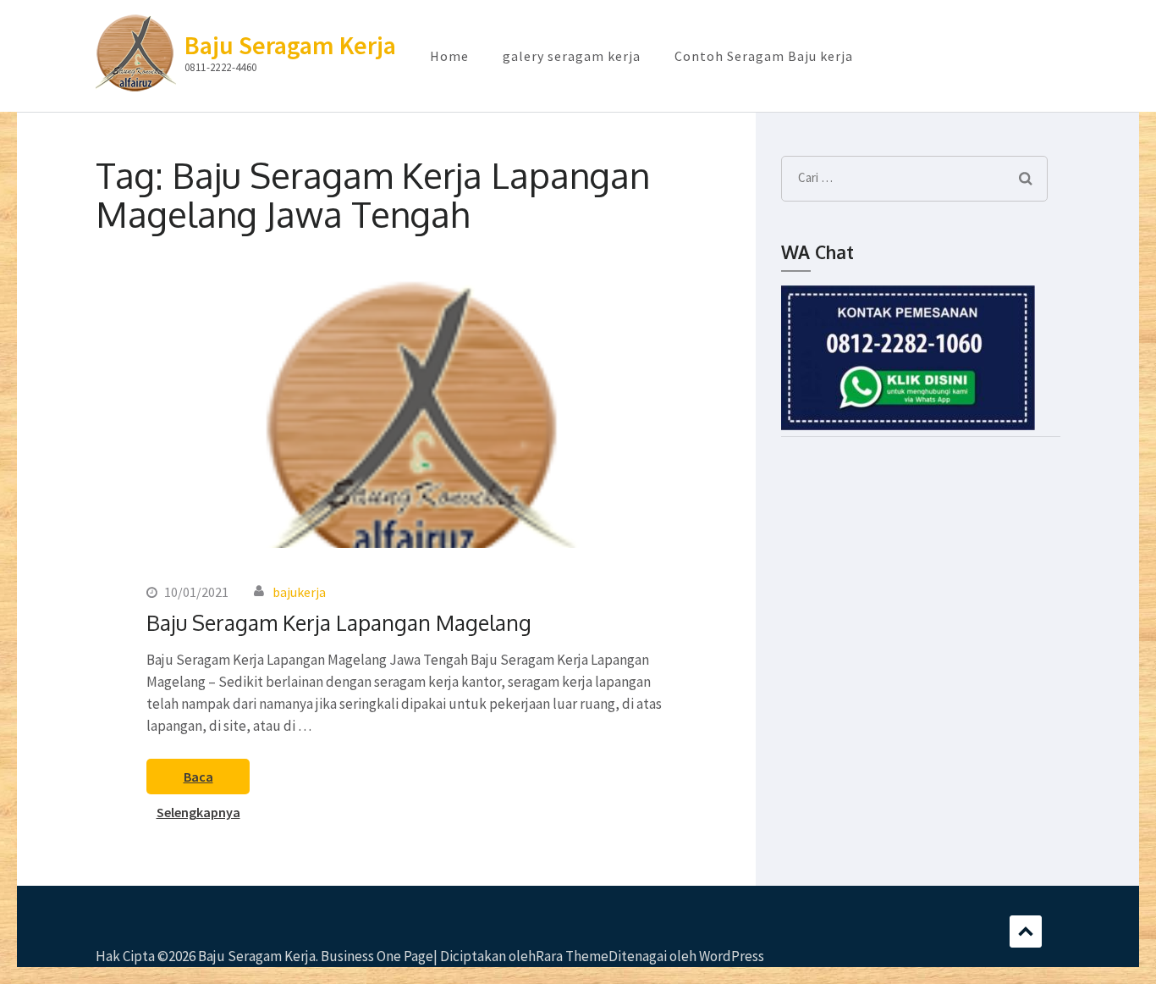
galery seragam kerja (572, 55)
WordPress (731, 956)
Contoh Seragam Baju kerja (763, 55)
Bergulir (1026, 931)
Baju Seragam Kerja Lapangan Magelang (338, 622)
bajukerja (299, 591)
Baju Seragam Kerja (290, 45)
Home (449, 55)
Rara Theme (572, 956)
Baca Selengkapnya (198, 781)
